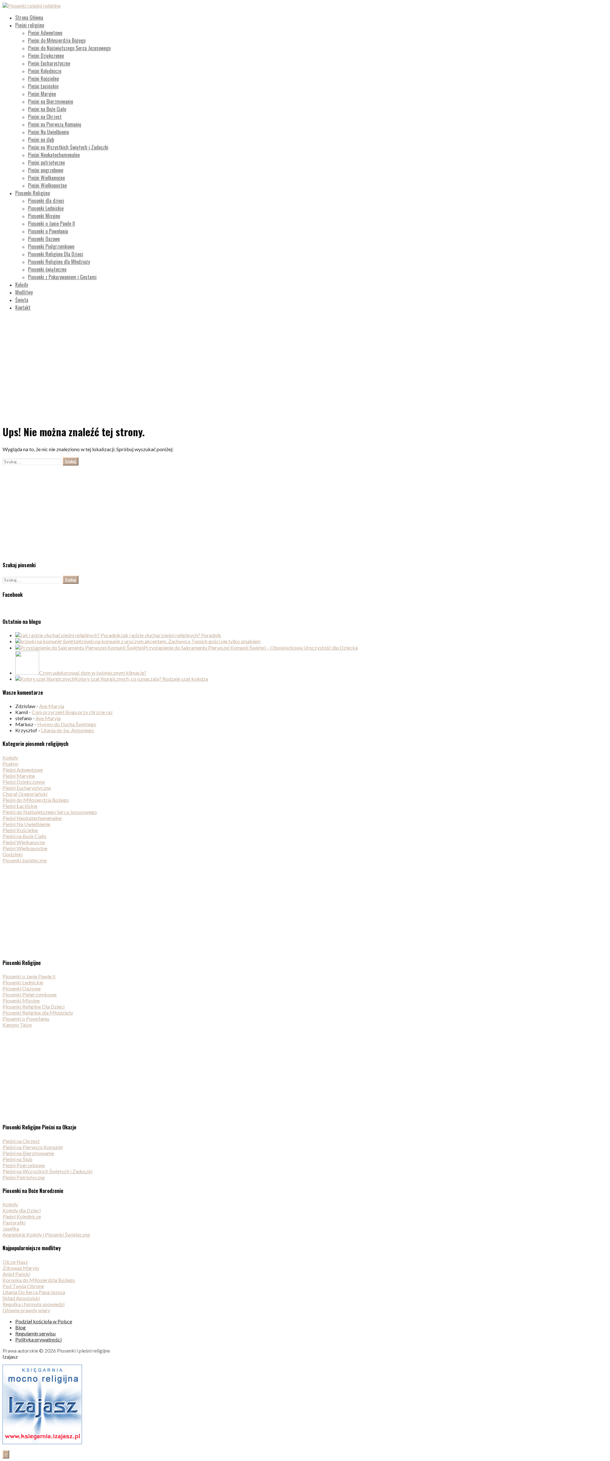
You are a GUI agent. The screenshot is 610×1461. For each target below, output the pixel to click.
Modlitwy (24, 292)
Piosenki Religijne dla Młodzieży (59, 261)
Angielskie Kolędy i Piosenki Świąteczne (46, 1234)
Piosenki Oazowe (44, 239)
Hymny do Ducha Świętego (66, 724)
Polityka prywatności (38, 1339)
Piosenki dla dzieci (46, 200)
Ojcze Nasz (15, 1262)
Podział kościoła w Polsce (43, 1321)
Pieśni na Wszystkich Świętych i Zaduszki (68, 147)
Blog (20, 1327)
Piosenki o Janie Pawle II (51, 223)
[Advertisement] (305, 360)
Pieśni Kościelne (43, 78)
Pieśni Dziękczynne (46, 55)
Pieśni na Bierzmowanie (50, 101)
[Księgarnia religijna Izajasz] (42, 1442)
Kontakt (22, 307)
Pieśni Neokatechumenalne (54, 155)
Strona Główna (29, 17)
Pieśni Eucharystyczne (49, 63)
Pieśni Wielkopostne (47, 185)
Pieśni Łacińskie (43, 86)
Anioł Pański (16, 1274)
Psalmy (10, 764)
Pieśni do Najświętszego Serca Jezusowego (69, 48)
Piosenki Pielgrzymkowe (51, 246)
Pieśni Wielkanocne (46, 178)
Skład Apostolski (21, 1298)
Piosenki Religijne (32, 193)
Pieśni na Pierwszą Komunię (54, 124)
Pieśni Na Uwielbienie (48, 132)
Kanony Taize (17, 1025)
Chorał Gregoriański (25, 794)
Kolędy (21, 284)
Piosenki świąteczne (47, 269)
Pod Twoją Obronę (23, 1286)
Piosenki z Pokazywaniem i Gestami (62, 277)
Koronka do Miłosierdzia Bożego (39, 1280)
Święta (21, 300)
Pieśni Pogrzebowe (24, 1165)
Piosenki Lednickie (46, 208)
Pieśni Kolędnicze (44, 71)
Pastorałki (14, 1222)
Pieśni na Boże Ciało (47, 109)
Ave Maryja (51, 706)
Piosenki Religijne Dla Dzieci (55, 254)
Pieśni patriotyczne (46, 162)
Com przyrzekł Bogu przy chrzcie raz (72, 712)
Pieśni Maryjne (42, 94)
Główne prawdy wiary (26, 1310)
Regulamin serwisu (35, 1333)
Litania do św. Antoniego (67, 730)
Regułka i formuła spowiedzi (33, 1304)
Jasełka (11, 1228)
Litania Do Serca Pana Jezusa (34, 1292)
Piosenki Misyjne (44, 216)
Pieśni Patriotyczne (24, 1177)
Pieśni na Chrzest (45, 117)
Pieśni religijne (29, 25)
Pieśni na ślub (41, 139)
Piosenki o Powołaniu (48, 231)
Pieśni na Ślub (17, 1159)
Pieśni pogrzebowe (45, 170)
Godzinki (13, 854)
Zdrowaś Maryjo (21, 1268)
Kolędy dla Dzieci (22, 1210)
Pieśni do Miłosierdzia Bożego (56, 40)
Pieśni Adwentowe (45, 33)
